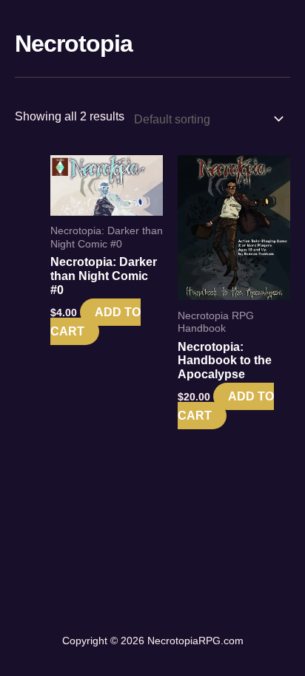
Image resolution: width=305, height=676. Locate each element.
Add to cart (95, 322)
